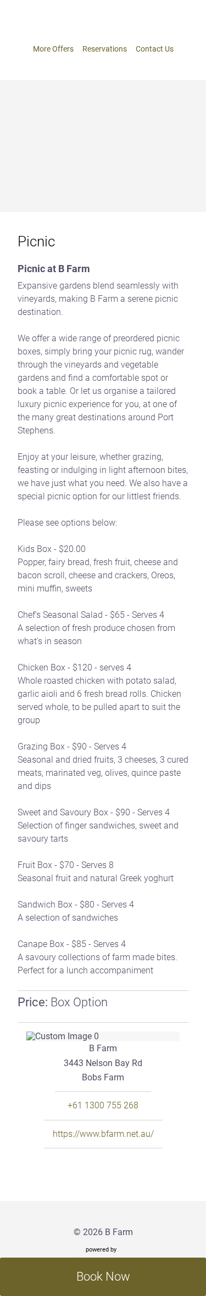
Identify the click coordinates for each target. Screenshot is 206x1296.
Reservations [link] (104, 48)
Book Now (103, 1276)
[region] (103, 1036)
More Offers (53, 48)
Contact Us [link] (155, 48)
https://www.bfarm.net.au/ (103, 1134)
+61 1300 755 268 (103, 1106)
